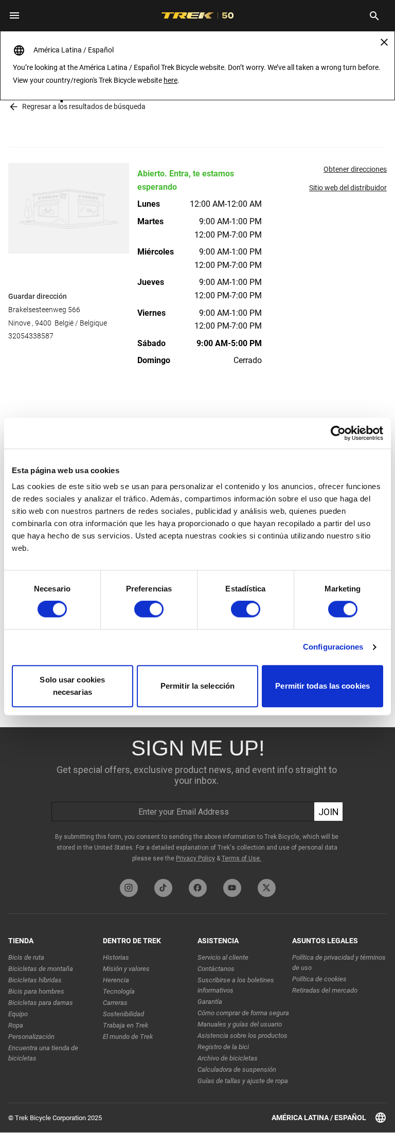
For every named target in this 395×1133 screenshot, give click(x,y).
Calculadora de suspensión (237, 1069)
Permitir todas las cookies (322, 685)
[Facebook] (198, 888)
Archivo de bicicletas (228, 1058)
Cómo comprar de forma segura (243, 1013)
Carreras (115, 1002)
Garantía (210, 1001)
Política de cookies (319, 979)
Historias (116, 957)
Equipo (18, 1014)
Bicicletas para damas (40, 1002)
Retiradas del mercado (324, 990)
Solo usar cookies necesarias (72, 685)
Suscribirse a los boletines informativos (236, 985)
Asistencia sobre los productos (243, 1035)
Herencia (116, 980)
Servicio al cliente (223, 957)
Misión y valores (126, 969)
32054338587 (30, 336)
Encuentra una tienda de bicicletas (43, 1053)
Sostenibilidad (123, 1014)
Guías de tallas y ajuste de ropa (243, 1081)
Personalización (31, 1036)
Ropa (15, 1025)
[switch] (149, 609)
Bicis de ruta (26, 957)
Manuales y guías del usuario (240, 1024)
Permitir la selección (197, 685)
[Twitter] (267, 888)
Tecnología (119, 991)
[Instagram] (129, 888)
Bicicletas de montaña (40, 969)
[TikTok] (163, 888)
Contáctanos (216, 969)
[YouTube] (232, 888)
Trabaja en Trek (125, 1025)
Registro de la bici (223, 1047)
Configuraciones (333, 647)
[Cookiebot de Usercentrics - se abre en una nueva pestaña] (338, 433)
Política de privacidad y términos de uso (339, 963)
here (170, 80)
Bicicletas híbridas (35, 980)
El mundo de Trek (128, 1036)
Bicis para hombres (36, 991)
